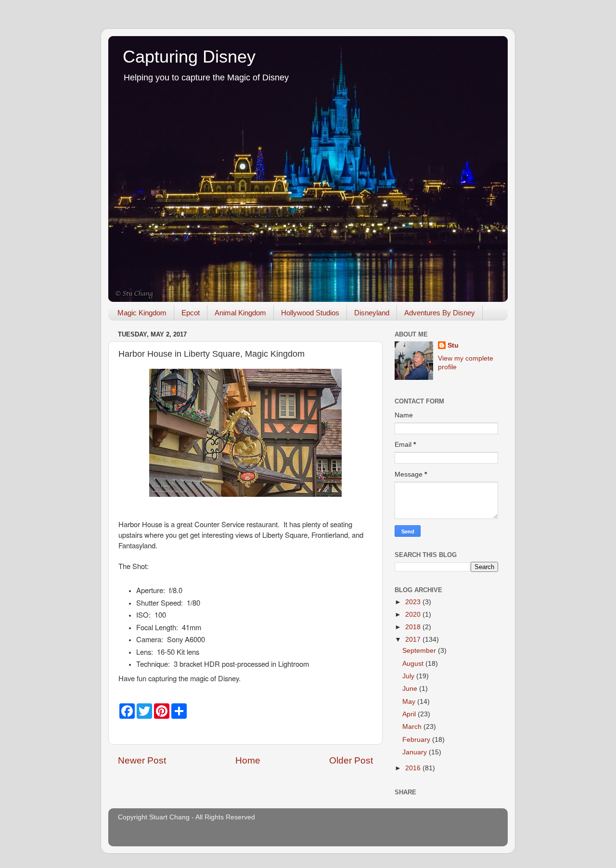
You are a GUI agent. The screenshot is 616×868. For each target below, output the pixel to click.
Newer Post (142, 760)
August (413, 663)
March (413, 726)
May (409, 701)
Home (247, 760)
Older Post (351, 760)
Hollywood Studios (310, 313)
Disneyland (371, 313)
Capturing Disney (189, 56)
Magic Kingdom (142, 313)
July (409, 676)
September (420, 650)
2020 (414, 614)
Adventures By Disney (439, 313)
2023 (414, 602)
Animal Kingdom (240, 313)
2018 (414, 627)
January (415, 752)
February (417, 739)
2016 (414, 768)
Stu (453, 345)
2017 (414, 639)
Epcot (190, 313)
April (410, 714)
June (410, 688)
